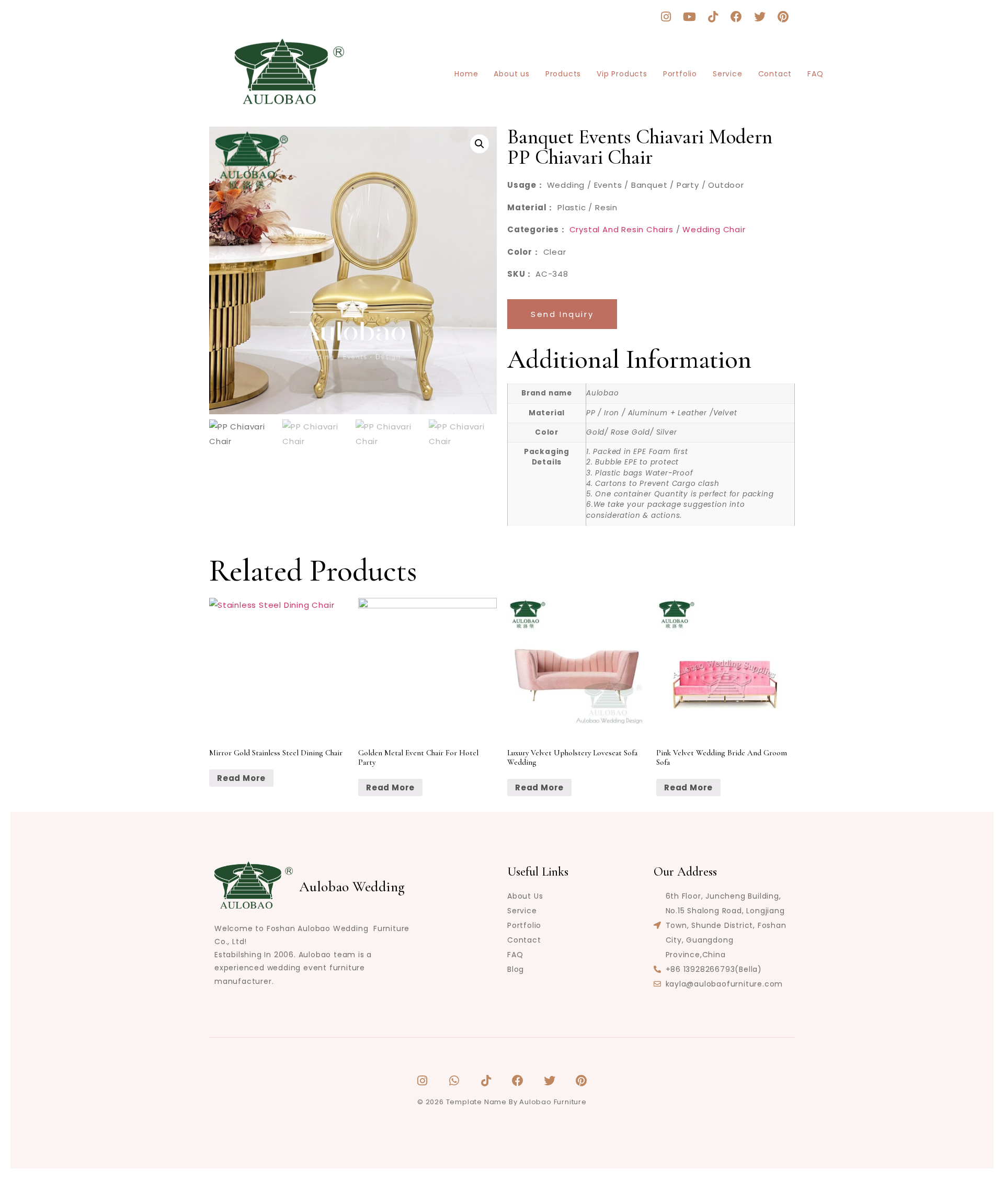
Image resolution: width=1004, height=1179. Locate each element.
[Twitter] (759, 16)
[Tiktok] (713, 16)
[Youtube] (689, 16)
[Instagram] (666, 16)
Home (466, 74)
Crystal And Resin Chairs (621, 229)
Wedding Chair (713, 229)
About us (511, 74)
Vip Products (622, 74)
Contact (775, 74)
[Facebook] (736, 16)
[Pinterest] (783, 16)
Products (563, 74)
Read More (241, 778)
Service (728, 74)
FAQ (815, 74)
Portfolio (680, 74)
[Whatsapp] (454, 1080)
